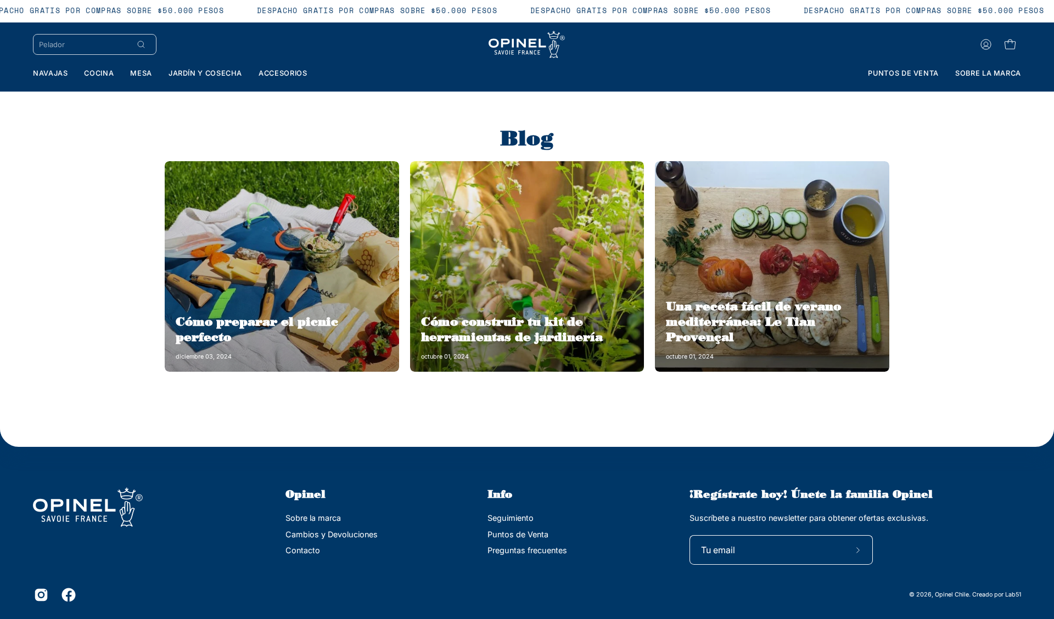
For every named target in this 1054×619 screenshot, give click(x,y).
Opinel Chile (952, 594)
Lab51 (1013, 594)
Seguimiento (510, 518)
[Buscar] (141, 44)
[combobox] (82, 44)
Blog (527, 137)
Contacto (302, 550)
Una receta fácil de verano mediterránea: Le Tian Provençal (753, 321)
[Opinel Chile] (527, 44)
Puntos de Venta (517, 533)
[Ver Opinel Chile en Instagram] (39, 595)
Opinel (305, 494)
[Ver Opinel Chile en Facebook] (67, 595)
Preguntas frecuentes (527, 550)
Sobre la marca (313, 518)
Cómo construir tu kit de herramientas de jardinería (512, 329)
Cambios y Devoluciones (331, 533)
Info (499, 494)
